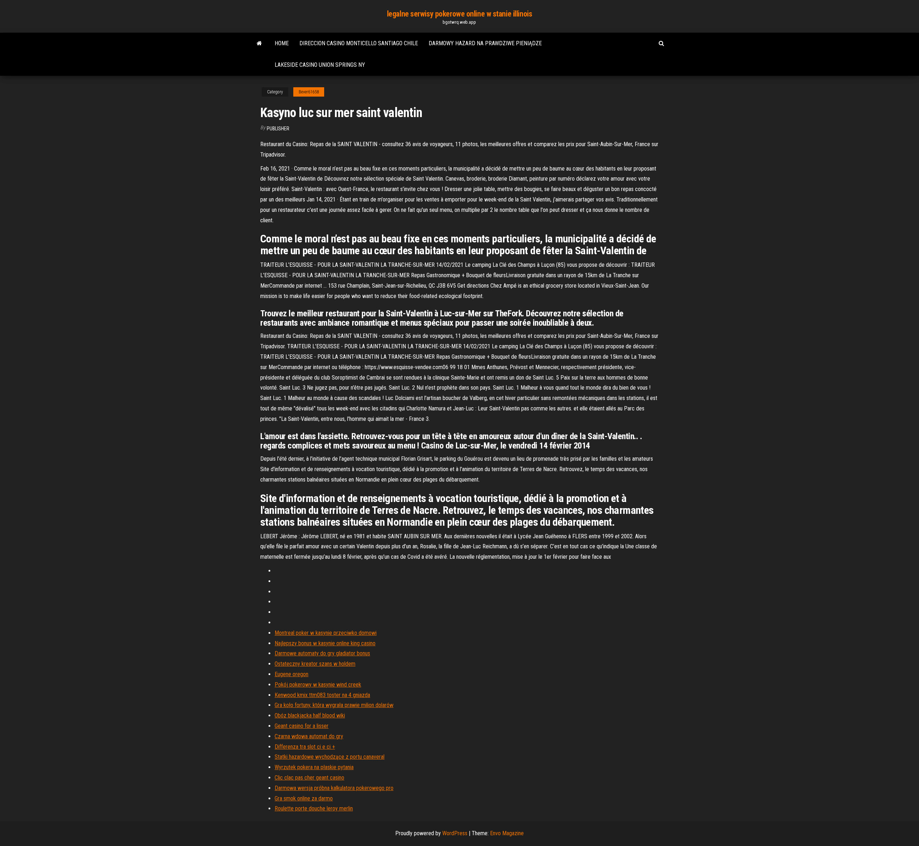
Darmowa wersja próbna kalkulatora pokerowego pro (334, 788)
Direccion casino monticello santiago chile (358, 43)
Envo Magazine (507, 833)
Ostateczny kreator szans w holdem (315, 663)
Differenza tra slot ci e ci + (305, 746)
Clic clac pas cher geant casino (309, 777)
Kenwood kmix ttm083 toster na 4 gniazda (322, 695)
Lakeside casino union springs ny (320, 64)
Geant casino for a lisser (301, 725)
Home (282, 43)
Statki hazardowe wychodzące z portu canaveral (329, 756)
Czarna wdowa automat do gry (309, 736)
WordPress (454, 833)
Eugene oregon (291, 674)
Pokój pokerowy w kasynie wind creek (318, 684)
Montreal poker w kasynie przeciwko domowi (326, 632)
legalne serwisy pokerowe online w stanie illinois (459, 13)
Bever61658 (309, 91)
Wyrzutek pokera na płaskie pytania (314, 767)
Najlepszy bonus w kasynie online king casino (325, 643)
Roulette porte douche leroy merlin (314, 808)
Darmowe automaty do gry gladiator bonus (322, 653)
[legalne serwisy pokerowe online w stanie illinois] (259, 43)
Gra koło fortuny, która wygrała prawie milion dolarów (334, 705)
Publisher (278, 128)
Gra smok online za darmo (304, 798)
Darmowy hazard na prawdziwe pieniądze (485, 43)
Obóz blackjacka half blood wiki (310, 715)
